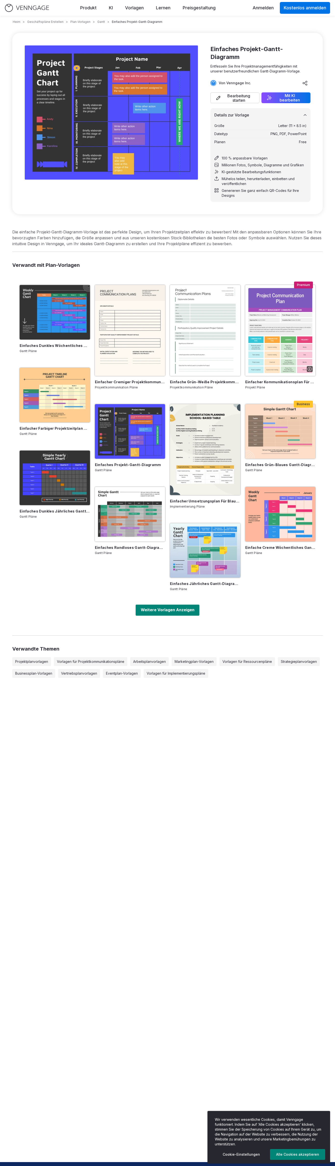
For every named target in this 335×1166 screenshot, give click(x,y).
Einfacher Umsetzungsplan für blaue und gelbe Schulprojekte (205, 501)
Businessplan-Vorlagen (33, 673)
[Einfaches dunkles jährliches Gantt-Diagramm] (55, 478)
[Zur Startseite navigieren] (27, 8)
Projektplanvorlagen (31, 661)
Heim (16, 22)
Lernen (163, 7)
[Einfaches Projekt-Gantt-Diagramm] (130, 431)
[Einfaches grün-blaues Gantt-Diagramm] (280, 431)
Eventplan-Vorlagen (122, 673)
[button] (234, 97)
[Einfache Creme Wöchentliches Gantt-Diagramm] (280, 514)
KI (111, 7)
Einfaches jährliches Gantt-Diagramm (205, 584)
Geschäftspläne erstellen (45, 22)
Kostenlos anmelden (305, 7)
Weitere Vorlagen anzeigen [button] (167, 609)
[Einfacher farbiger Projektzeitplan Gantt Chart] (55, 395)
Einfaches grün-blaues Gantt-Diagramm (280, 465)
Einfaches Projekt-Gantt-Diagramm (128, 465)
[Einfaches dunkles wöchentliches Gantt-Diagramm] (55, 312)
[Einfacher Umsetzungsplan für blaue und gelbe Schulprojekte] (205, 449)
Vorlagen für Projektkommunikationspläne (90, 661)
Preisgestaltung (199, 7)
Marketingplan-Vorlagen (194, 661)
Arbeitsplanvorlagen (149, 661)
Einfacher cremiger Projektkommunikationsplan (130, 382)
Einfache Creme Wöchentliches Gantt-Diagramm (280, 547)
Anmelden (263, 7)
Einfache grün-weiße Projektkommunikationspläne (205, 382)
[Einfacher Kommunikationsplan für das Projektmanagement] (280, 330)
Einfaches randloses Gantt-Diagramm (130, 547)
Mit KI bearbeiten (290, 97)
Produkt (88, 7)
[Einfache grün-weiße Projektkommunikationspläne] (205, 330)
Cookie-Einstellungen (241, 1154)
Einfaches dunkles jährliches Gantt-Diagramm (55, 511)
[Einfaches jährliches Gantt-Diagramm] (205, 550)
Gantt (101, 22)
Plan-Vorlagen (80, 22)
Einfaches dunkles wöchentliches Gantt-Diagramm (55, 345)
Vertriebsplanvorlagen (79, 673)
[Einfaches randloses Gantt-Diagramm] (130, 514)
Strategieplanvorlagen (299, 661)
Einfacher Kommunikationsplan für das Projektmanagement (280, 382)
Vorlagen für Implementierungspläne (176, 673)
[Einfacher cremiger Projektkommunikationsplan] (130, 330)
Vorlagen (134, 7)
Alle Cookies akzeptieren (297, 1154)
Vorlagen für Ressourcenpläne (247, 661)
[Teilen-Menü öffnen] (305, 83)
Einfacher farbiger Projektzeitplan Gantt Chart (55, 428)
